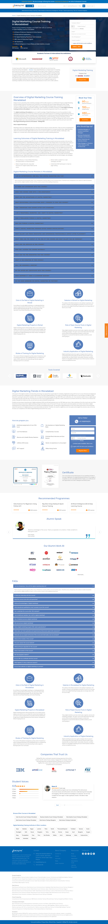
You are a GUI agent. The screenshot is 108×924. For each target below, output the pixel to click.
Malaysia (34, 838)
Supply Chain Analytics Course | (29, 879)
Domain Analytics (82, 10)
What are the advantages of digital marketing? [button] (33, 197)
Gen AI (75, 10)
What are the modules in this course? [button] (29, 244)
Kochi (61, 835)
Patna (46, 829)
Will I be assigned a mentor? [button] (26, 265)
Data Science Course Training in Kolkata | (40, 892)
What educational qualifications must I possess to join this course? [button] (41, 202)
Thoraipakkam (25, 835)
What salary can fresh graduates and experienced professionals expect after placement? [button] (50, 234)
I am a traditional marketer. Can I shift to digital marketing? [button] (39, 213)
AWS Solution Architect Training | (39, 899)
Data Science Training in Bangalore (48, 820)
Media (56, 861)
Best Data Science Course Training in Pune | (59, 892)
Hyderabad (25, 838)
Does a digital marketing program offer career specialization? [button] (39, 228)
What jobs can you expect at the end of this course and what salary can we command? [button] (48, 239)
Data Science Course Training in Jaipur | (40, 889)
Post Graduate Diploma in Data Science (43, 908)
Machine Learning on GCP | (18, 907)
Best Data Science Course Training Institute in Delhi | (24, 890)
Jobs (64, 6)
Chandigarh (18, 832)
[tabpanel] (68, 795)
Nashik (52, 829)
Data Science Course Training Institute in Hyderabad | (39, 887)
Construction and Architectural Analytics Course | (23, 880)
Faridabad (73, 829)
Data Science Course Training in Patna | (64, 890)
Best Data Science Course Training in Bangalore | (62, 887)
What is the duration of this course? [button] (29, 260)
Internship (57, 858)
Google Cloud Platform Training (66, 899)
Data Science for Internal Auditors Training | (60, 880)
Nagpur (32, 829)
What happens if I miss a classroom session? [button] (32, 275)
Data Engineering (68, 10)
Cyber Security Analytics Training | (42, 880)
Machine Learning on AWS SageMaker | (46, 905)
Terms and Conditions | (36, 922)
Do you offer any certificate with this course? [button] (33, 270)
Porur (39, 835)
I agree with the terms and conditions (82, 43)
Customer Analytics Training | (43, 879)
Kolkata (54, 835)
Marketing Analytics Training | (18, 877)
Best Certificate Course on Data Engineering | (22, 903)
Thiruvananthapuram (62, 829)
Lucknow (39, 829)
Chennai (60, 832)
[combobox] (73, 26)
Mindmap (73, 856)
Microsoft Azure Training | (52, 899)
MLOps (61, 10)
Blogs (72, 853)
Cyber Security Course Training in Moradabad (26, 817)
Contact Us (58, 853)
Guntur (87, 829)
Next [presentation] (57, 805)
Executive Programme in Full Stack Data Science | (23, 908)
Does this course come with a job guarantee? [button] (26, 599)
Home (13, 15)
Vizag (17, 835)
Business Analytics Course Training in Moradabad (51, 817)
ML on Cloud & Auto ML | (29, 907)
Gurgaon (88, 832)
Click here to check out (61, 1)
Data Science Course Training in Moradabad (26, 820)
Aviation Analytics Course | (32, 877)
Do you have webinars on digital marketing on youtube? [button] (36, 281)
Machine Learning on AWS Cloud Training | (45, 907)
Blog (80, 6)
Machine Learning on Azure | (62, 905)
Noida (53, 832)
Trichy (47, 832)
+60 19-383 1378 (39, 864)
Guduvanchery (84, 835)
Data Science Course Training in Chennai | (21, 889)
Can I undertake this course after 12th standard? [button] (34, 207)
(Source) (31, 69)
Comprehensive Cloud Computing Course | (21, 899)
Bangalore (80, 832)
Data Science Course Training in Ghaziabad (42, 894)
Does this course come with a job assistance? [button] (32, 192)
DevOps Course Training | (32, 905)
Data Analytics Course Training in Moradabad (76, 817)
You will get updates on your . (77, 28)
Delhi (26, 832)
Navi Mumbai (47, 835)
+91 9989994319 (85, 421)
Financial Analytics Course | (44, 877)
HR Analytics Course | (17, 879)
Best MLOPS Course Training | (56, 903)
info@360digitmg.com (41, 862)
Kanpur (67, 832)
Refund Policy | (52, 922)
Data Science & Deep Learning (29, 10)
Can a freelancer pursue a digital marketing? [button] (33, 218)
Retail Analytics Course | (55, 879)
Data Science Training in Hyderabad (67, 820)
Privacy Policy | (45, 922)
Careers (57, 856)
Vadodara (24, 829)
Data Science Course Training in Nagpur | (58, 889)
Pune (33, 835)
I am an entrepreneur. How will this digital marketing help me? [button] (39, 176)
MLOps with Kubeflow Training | (19, 905)
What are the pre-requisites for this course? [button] (32, 255)
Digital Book (74, 858)
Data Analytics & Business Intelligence (48, 10)
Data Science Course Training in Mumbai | (21, 892)
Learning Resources (72, 6)
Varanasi (81, 829)
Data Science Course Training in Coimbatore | (22, 894)
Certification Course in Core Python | (41, 903)
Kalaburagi (68, 835)
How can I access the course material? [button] (30, 249)
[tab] (54, 176)
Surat (73, 832)
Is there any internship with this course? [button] (31, 186)
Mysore (32, 832)
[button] (9, 375)
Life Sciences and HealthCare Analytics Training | (62, 877)
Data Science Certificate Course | (19, 887)
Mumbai (18, 838)
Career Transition (59, 863)
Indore (75, 835)
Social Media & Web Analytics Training (20, 882)
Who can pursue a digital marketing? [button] (29, 223)
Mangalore (39, 832)
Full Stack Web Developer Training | (62, 907)
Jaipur (17, 829)
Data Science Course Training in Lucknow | (45, 890)
